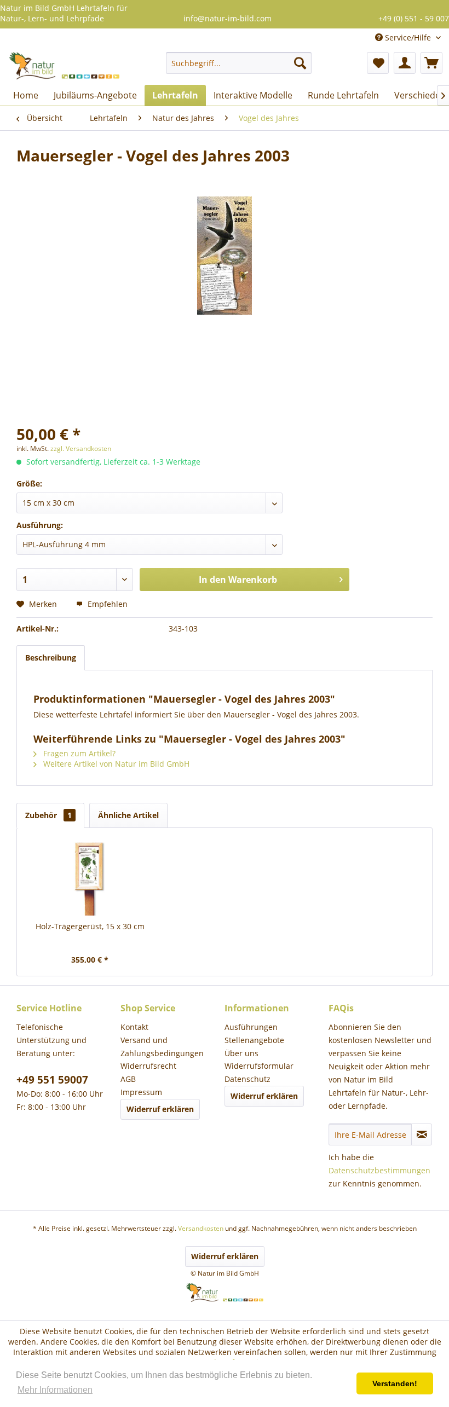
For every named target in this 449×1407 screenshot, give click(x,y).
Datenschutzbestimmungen (379, 1170)
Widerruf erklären (160, 1109)
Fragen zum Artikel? (78, 753)
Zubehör (48, 815)
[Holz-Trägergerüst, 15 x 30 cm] (90, 877)
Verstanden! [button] (394, 1383)
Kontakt (134, 1027)
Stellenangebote (254, 1040)
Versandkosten (200, 1228)
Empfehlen (106, 604)
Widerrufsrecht (148, 1066)
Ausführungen (251, 1027)
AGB (128, 1079)
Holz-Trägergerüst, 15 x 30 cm (90, 926)
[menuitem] (239, 63)
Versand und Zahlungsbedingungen (162, 1046)
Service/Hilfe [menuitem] (408, 37)
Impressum (141, 1092)
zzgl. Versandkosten (80, 448)
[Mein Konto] (405, 63)
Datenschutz (247, 1079)
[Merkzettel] (378, 63)
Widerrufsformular (259, 1066)
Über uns (241, 1053)
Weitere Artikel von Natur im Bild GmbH (115, 763)
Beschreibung (50, 657)
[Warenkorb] (431, 63)
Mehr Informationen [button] (55, 1389)
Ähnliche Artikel (128, 815)
